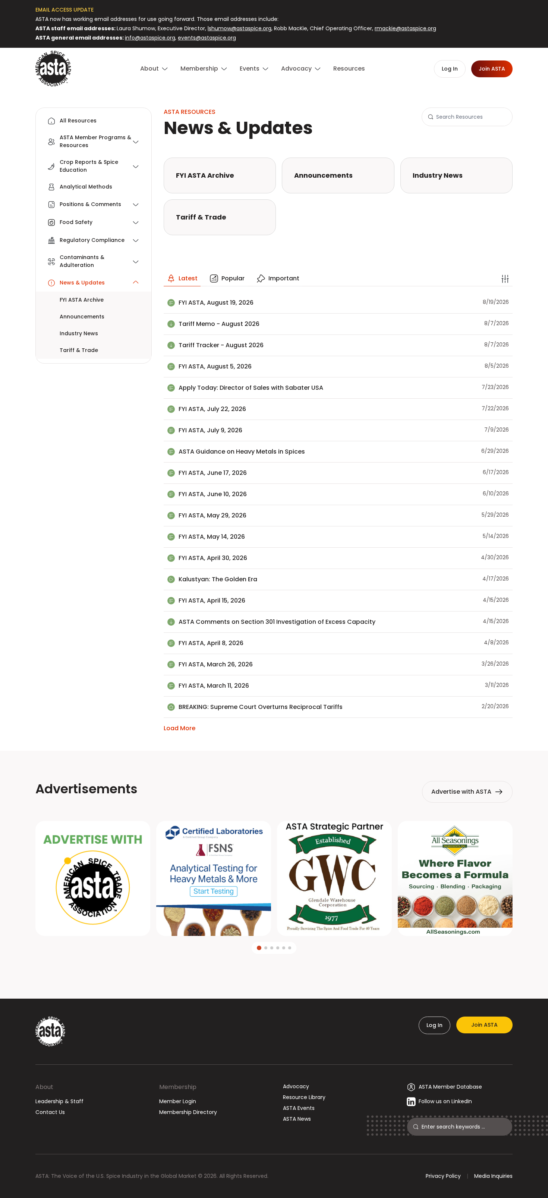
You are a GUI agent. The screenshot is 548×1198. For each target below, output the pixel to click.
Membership (177, 1087)
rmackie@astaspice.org (405, 28)
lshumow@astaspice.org (239, 28)
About (44, 1087)
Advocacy (296, 1086)
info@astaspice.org (150, 37)
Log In (434, 1025)
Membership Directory (188, 1112)
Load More (179, 728)
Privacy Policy (443, 1176)
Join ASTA (484, 1025)
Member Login (177, 1101)
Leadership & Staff (59, 1101)
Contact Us (50, 1112)
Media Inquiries (493, 1176)
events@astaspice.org (207, 37)
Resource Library (304, 1097)
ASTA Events (299, 1108)
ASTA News (297, 1119)
